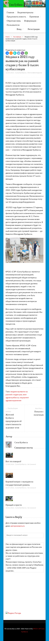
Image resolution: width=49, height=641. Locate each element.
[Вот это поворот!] (9, 458)
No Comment (31, 464)
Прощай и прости (14, 505)
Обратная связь (14, 20)
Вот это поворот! (13, 461)
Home (8, 37)
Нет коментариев (34, 73)
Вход (19, 29)
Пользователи (13, 25)
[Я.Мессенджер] (14, 53)
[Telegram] (18, 53)
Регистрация (33, 29)
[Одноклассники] (11, 53)
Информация (30, 20)
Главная (10, 12)
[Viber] (22, 53)
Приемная (34, 16)
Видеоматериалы (25, 12)
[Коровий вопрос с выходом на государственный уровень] (9, 478)
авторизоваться (17, 526)
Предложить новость (16, 16)
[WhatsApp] (26, 53)
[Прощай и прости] (9, 502)
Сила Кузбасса (20, 73)
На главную (17, 37)
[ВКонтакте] (7, 53)
